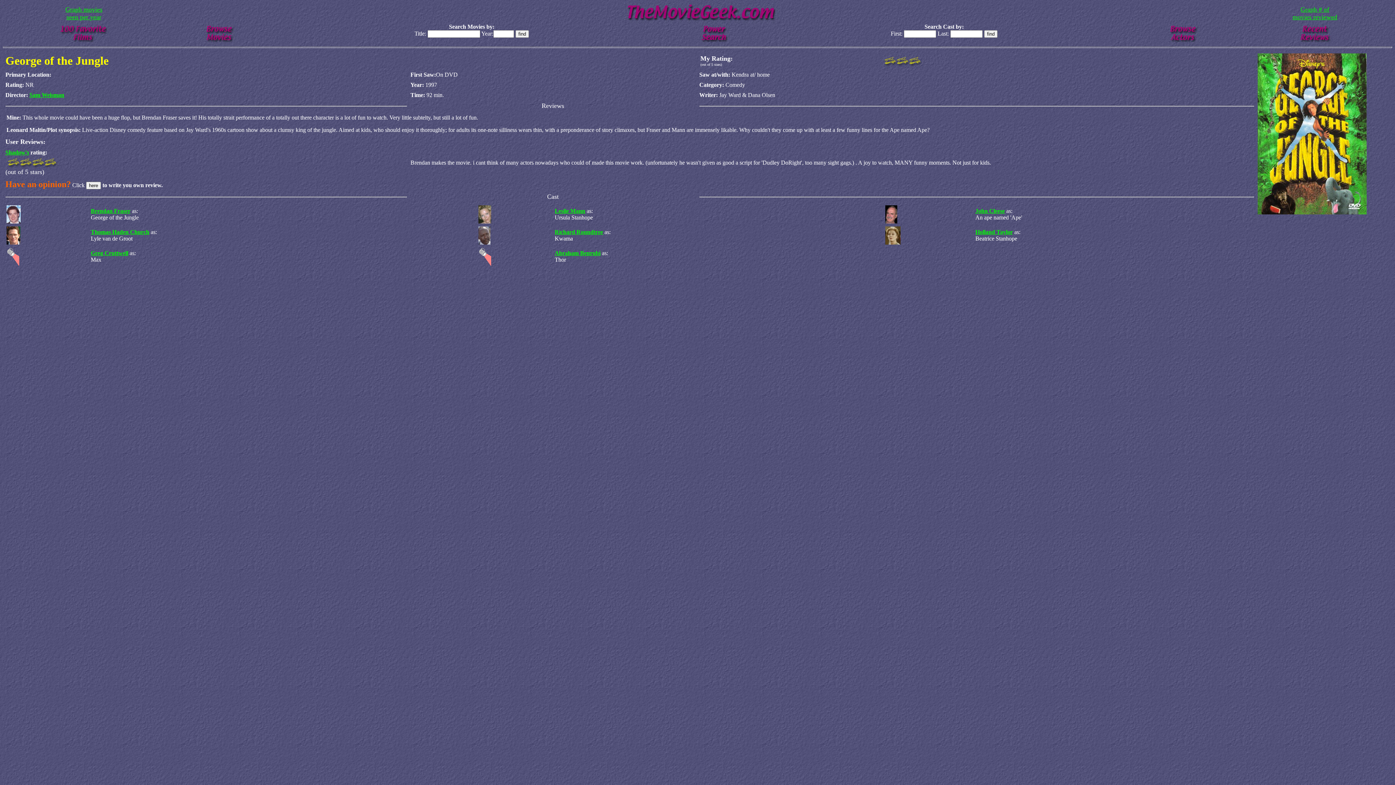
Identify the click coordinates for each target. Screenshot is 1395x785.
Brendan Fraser (110, 211)
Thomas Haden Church (120, 232)
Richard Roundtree (579, 232)
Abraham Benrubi (578, 253)
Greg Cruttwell (109, 253)
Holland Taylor (994, 232)
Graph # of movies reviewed (1315, 13)
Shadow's (17, 152)
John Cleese (990, 211)
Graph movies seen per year (83, 13)
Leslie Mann (570, 211)
